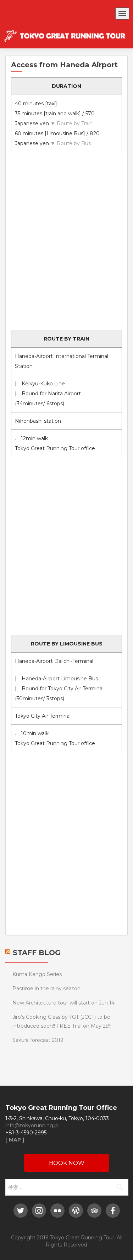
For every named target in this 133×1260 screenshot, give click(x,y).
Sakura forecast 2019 (37, 1040)
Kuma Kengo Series (37, 974)
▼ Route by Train (71, 123)
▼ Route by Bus (70, 143)
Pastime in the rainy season (46, 988)
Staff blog (37, 952)
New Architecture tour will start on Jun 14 (63, 1003)
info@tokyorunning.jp (32, 1125)
